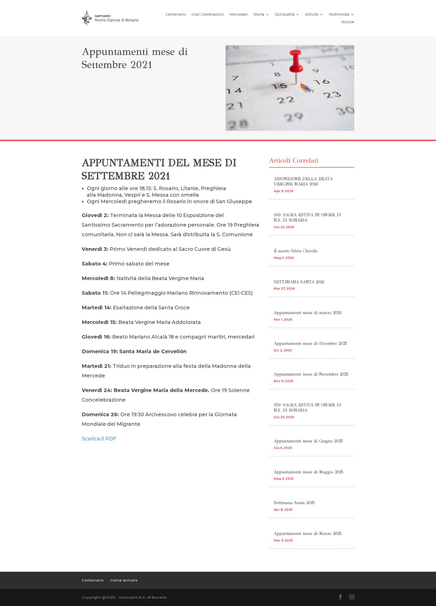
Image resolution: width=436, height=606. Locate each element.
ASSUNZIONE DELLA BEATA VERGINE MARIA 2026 (303, 181)
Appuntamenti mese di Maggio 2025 (308, 472)
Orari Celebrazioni (208, 15)
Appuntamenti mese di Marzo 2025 (308, 533)
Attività (311, 15)
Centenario (176, 15)
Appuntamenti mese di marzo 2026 (308, 312)
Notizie (347, 22)
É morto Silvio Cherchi (295, 251)
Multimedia (339, 15)
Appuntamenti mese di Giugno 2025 (308, 441)
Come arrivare (124, 580)
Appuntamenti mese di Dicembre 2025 (310, 343)
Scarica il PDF (99, 439)
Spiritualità (284, 15)
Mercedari (239, 15)
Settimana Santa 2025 (294, 502)
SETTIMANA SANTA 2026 (299, 282)
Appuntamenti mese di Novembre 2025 (311, 374)
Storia (259, 15)
